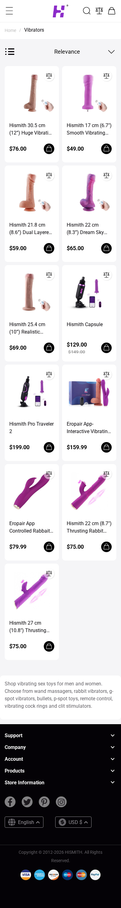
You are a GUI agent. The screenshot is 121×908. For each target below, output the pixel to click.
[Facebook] (10, 804)
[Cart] (111, 11)
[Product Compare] (99, 11)
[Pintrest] (44, 804)
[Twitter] (27, 804)
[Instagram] (61, 804)
